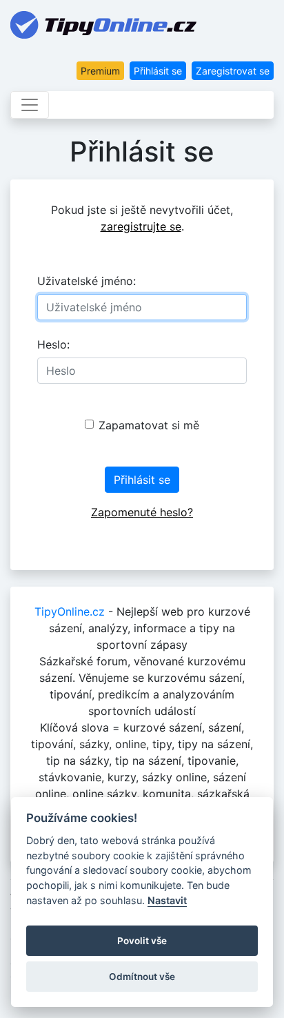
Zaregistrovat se (233, 71)
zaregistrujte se (141, 226)
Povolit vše (142, 940)
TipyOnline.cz (69, 611)
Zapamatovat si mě (149, 425)
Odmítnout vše (142, 976)
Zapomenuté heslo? (142, 512)
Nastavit (167, 900)
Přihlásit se (158, 71)
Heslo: (53, 344)
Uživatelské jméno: (86, 281)
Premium (100, 71)
